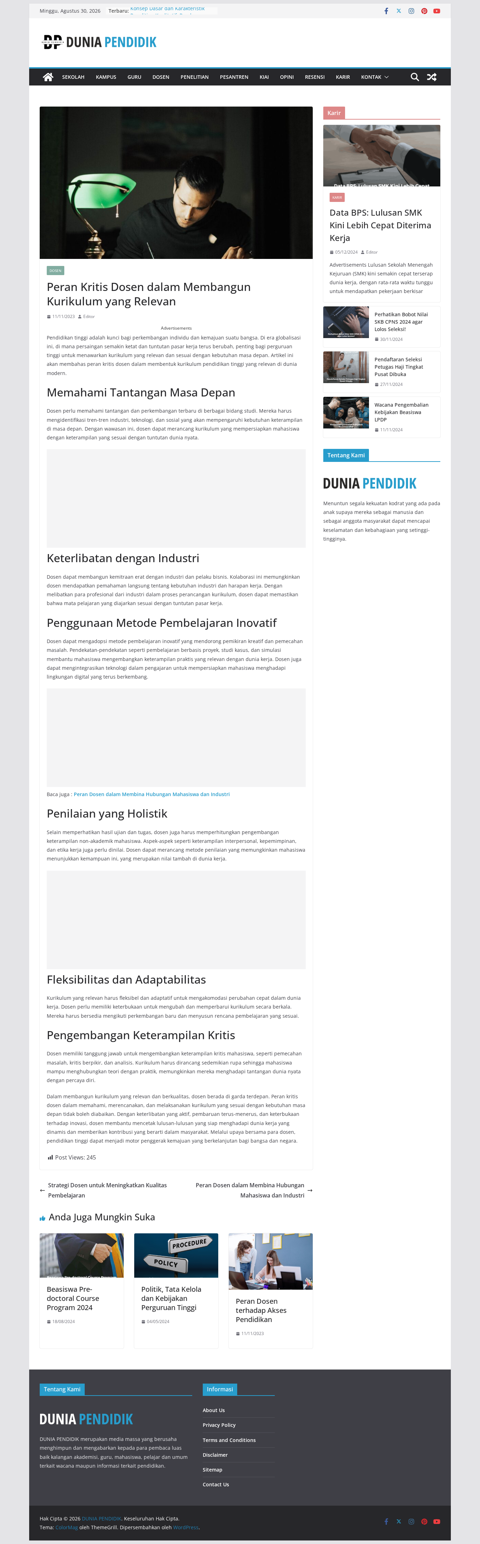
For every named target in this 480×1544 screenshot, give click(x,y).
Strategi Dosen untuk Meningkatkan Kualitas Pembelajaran (107, 1190)
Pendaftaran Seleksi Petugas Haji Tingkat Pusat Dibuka (399, 366)
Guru (134, 77)
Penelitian (195, 77)
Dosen (161, 77)
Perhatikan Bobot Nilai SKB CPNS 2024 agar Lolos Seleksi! (401, 321)
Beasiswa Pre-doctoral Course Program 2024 (73, 1298)
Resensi (315, 77)
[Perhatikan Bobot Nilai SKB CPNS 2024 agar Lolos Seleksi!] (346, 327)
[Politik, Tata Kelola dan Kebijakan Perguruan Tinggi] (176, 1238)
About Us (214, 1410)
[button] (385, 77)
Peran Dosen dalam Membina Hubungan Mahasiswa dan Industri (152, 794)
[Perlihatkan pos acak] (431, 77)
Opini (287, 77)
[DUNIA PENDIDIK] (48, 77)
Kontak (371, 77)
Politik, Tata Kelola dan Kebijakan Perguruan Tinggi (171, 1298)
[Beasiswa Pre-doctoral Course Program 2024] (82, 1238)
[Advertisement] (176, 498)
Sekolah (73, 77)
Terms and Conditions (229, 1440)
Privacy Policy (219, 1425)
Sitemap (212, 1469)
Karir (343, 77)
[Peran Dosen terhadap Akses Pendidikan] (271, 1238)
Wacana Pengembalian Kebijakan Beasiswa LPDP (402, 412)
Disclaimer (215, 1454)
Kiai (264, 77)
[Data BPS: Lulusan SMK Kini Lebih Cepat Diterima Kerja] (381, 155)
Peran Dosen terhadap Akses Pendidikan (261, 1310)
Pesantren (234, 77)
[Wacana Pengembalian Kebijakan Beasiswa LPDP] (346, 417)
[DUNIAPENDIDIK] (86, 1407)
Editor (89, 316)
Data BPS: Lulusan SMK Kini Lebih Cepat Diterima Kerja (381, 224)
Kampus (106, 77)
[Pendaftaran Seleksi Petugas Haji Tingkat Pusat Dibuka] (346, 372)
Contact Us (216, 1484)
